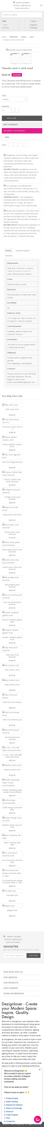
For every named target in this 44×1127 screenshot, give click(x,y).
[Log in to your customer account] (35, 6)
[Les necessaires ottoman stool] (12, 854)
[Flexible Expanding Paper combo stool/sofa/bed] (12, 783)
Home (4, 37)
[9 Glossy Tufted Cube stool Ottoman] (12, 473)
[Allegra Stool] (12, 905)
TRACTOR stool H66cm (12, 702)
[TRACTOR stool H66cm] (12, 696)
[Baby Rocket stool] (12, 680)
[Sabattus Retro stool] (12, 765)
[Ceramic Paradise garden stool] (12, 631)
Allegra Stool (12, 910)
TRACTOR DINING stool (12, 720)
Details (8, 250)
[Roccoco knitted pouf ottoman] (12, 596)
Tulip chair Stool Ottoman (12, 656)
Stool (32, 37)
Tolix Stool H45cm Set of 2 (12, 428)
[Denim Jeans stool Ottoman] (12, 526)
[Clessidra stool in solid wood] (19, 50)
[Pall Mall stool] (12, 891)
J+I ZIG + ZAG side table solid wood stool (12, 756)
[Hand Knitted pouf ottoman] (12, 731)
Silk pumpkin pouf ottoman (12, 586)
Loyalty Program (22, 250)
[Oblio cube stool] (12, 405)
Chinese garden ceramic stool (12, 445)
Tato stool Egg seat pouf (12, 462)
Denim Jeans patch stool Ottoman (12, 550)
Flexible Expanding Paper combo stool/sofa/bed (12, 791)
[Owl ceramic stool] (12, 665)
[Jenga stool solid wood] (12, 508)
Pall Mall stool (12, 895)
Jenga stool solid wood (12, 514)
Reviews (9, 255)
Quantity (5, 106)
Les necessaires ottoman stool (12, 861)
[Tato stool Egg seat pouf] (12, 456)
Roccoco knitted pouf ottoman (12, 603)
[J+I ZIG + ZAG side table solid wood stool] (12, 748)
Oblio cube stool (12, 409)
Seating (23, 37)
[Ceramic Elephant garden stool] (12, 613)
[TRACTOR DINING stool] (12, 713)
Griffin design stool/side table (12, 808)
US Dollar (5, 28)
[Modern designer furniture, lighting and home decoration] (22, 5)
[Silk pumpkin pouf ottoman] (12, 578)
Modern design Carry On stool (12, 826)
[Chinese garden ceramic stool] (12, 438)
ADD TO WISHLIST (10, 124)
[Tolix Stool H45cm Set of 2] (12, 421)
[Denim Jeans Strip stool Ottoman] (12, 561)
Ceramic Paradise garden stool (12, 638)
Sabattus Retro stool (12, 769)
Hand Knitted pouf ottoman (12, 738)
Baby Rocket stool (12, 684)
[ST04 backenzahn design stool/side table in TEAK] (12, 873)
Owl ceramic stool (12, 670)
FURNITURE (13, 37)
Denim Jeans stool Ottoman (12, 533)
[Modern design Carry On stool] (12, 819)
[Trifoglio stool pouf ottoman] (12, 491)
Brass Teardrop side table (12, 843)
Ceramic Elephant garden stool (12, 621)
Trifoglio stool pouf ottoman (12, 498)
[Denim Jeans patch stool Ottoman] (12, 543)
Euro (5, 25)
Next (34, 59)
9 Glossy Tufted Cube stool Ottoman (12, 480)
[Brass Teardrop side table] (12, 836)
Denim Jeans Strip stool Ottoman (12, 568)
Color (4, 95)
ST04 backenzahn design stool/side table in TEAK (12, 881)
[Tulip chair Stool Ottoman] (12, 649)
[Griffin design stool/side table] (12, 801)
